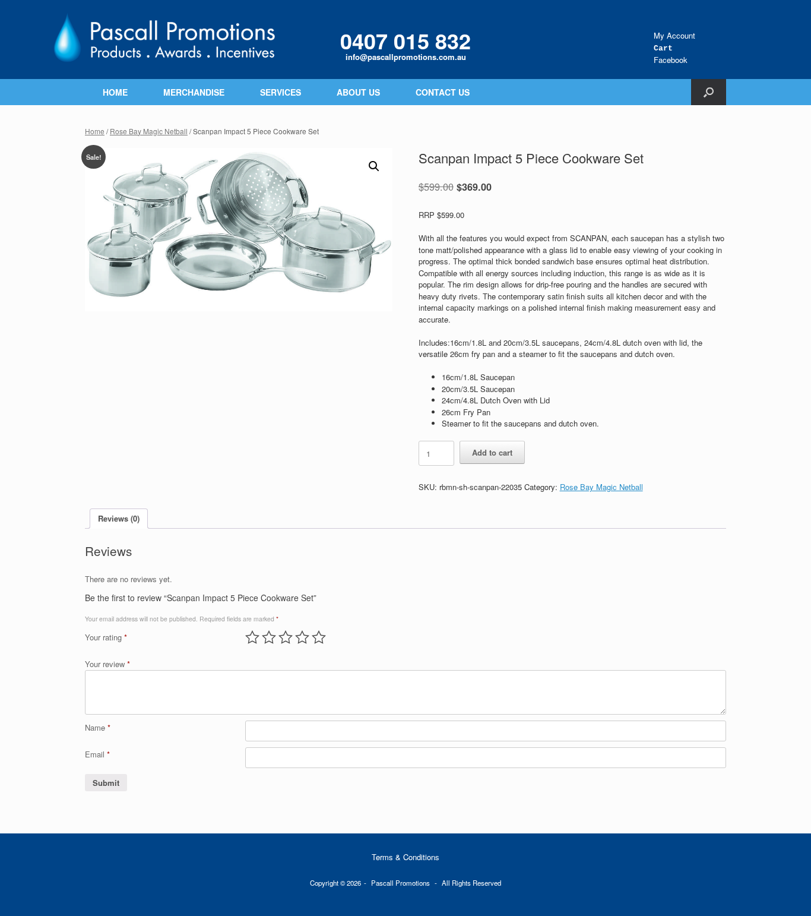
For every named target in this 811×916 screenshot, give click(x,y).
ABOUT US (358, 92)
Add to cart (492, 452)
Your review (107, 663)
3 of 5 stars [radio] (285, 637)
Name (97, 727)
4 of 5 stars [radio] (302, 637)
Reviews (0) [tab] (119, 518)
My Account (674, 35)
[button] (708, 92)
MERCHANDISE (193, 92)
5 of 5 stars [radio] (319, 637)
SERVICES (280, 92)
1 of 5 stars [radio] (252, 637)
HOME (115, 92)
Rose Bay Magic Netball (149, 131)
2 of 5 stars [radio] (269, 637)
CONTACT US (443, 92)
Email (97, 754)
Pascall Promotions (400, 882)
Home (94, 131)
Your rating (106, 637)
